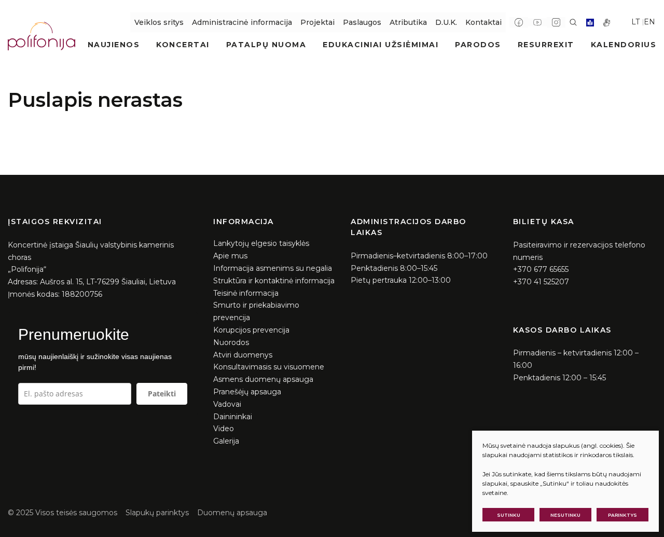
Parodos (478, 44)
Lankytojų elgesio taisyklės (261, 243)
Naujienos (114, 44)
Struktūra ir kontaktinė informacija (274, 280)
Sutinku (508, 515)
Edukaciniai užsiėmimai (380, 44)
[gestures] (607, 22)
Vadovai (227, 404)
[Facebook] (518, 22)
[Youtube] (537, 22)
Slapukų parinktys (157, 512)
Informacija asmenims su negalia (272, 268)
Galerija (226, 441)
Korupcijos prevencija (251, 330)
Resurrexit (546, 44)
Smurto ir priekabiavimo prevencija (256, 311)
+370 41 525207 (541, 281)
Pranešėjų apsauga (247, 391)
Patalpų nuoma (266, 44)
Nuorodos (231, 342)
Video (223, 428)
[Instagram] (556, 22)
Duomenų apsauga (232, 512)
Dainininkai (232, 416)
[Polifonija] (41, 36)
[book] (590, 22)
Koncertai (183, 44)
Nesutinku (565, 515)
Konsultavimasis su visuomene (268, 366)
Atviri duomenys (242, 355)
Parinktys (622, 515)
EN (649, 21)
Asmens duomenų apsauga (263, 379)
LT (635, 21)
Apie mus (230, 255)
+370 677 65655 (541, 269)
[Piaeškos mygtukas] (573, 22)
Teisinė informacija (246, 293)
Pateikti (162, 393)
